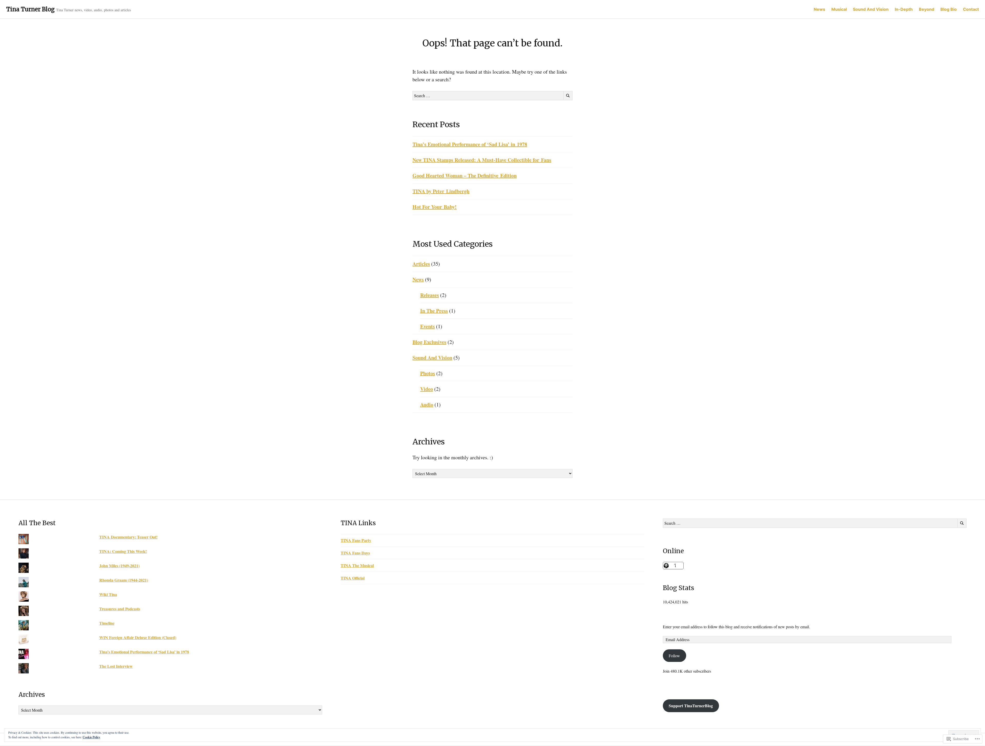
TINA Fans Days (355, 553)
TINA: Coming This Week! (123, 551)
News (819, 9)
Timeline (106, 623)
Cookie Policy (91, 737)
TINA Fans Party (356, 540)
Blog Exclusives (429, 342)
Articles (421, 263)
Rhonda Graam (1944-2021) (123, 580)
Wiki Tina (108, 594)
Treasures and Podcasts (119, 609)
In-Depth (904, 9)
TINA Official (353, 578)
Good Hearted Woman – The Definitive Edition (464, 175)
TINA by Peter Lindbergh (440, 191)
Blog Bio (948, 9)
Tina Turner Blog (30, 9)
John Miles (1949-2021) (119, 566)
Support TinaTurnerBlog (691, 706)
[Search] (568, 95)
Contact (971, 9)
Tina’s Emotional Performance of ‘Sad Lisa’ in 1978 (469, 144)
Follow (674, 655)
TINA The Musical (357, 565)
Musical (839, 9)
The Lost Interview (116, 666)
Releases (429, 295)
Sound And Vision (871, 9)
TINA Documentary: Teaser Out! (128, 537)
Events (427, 326)
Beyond (926, 9)
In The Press (434, 310)
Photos (427, 373)
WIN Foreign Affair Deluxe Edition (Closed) (137, 637)
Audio (426, 404)
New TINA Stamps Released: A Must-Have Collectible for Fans (481, 160)
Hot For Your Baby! (434, 207)
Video (426, 389)
